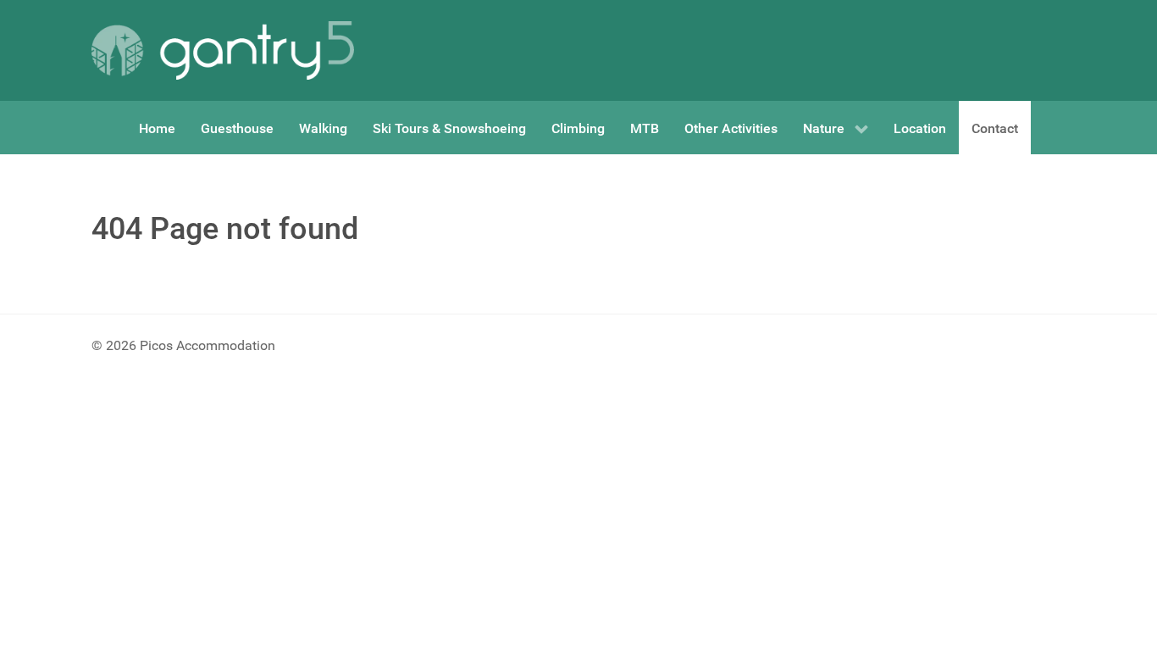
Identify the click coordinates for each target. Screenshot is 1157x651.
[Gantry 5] (222, 50)
